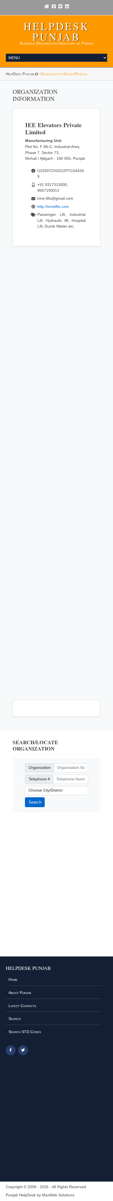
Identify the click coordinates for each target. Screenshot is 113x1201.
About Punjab (20, 992)
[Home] (46, 6)
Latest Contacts (22, 1006)
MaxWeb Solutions (58, 1195)
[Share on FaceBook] (11, 1050)
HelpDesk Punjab (56, 31)
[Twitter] (60, 6)
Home (13, 979)
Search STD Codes (25, 1032)
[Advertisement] (57, 470)
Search (35, 802)
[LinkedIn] (67, 6)
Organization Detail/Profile (63, 74)
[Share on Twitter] (23, 1050)
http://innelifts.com (53, 206)
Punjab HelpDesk (21, 1195)
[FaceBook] (54, 6)
